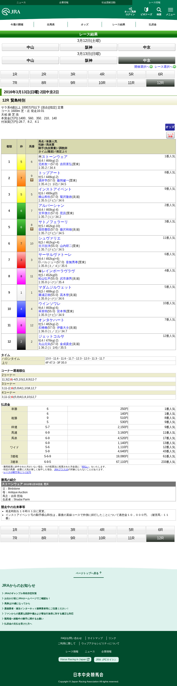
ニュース (21, 2)
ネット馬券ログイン (130, 13)
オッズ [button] (84, 24)
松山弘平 (44, 278)
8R (43, 83)
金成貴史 (66, 344)
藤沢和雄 (66, 229)
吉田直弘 (66, 164)
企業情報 (63, 2)
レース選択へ (164, 66)
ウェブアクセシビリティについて (100, 643)
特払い (85, 466)
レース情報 (72, 651)
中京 (146, 47)
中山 (30, 47)
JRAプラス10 (61, 469)
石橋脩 (42, 327)
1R (14, 74)
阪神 (88, 47)
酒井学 (42, 180)
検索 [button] (159, 14)
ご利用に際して (67, 643)
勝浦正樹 (44, 295)
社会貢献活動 (108, 2)
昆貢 (63, 213)
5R (131, 74)
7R (14, 83)
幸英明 (42, 311)
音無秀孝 (72, 262)
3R (73, 74)
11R (131, 83)
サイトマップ (95, 638)
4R (102, 74)
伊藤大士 (63, 327)
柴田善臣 (44, 229)
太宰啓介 (44, 213)
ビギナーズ (146, 14)
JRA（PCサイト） (106, 659)
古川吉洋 (44, 246)
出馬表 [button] (51, 24)
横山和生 (44, 197)
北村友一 (44, 164)
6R (160, 74)
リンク (112, 638)
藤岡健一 (63, 180)
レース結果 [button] (118, 24)
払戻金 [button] (152, 24)
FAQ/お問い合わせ (71, 638)
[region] (88, 24)
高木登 (64, 295)
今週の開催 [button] (17, 24)
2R (43, 74)
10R (102, 83)
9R (73, 83)
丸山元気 (44, 344)
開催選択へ (141, 66)
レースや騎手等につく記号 (17, 472)
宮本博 (61, 311)
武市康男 (66, 278)
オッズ (169, 127)
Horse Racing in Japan (73, 659)
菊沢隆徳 (66, 197)
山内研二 (66, 246)
